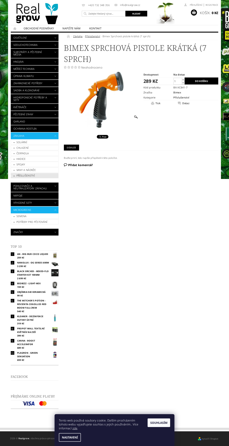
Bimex (177, 92)
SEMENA (21, 216)
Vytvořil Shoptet (210, 438)
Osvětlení (20, 37)
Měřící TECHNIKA (24, 69)
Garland (19, 121)
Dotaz (185, 103)
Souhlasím (158, 423)
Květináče (20, 107)
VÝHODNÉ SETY (22, 202)
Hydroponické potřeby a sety (30, 99)
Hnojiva (18, 61)
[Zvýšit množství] (183, 79)
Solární (21, 142)
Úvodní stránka (15, 28)
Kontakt (95, 28)
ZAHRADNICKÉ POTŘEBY (27, 83)
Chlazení (22, 147)
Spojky (20, 164)
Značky (18, 232)
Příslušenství (25, 175)
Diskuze (71, 147)
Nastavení (70, 437)
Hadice (21, 159)
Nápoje (18, 195)
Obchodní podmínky (39, 28)
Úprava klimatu (23, 76)
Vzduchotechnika (25, 45)
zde (74, 428)
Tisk (157, 103)
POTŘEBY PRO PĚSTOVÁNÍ (31, 222)
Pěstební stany (23, 114)
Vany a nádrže (26, 170)
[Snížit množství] (183, 82)
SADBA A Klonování (26, 90)
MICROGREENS (22, 210)
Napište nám (71, 28)
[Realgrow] (38, 13)
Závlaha (18, 135)
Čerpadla (22, 153)
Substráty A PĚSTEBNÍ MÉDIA (27, 53)
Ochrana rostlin (25, 128)
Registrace (212, 4)
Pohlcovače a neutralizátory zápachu (30, 187)
